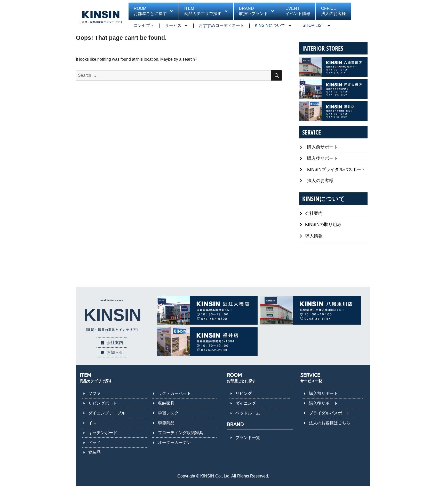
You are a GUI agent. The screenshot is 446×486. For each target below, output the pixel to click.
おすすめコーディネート (221, 25)
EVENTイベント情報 (297, 11)
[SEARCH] (276, 75)
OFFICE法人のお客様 (333, 11)
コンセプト (144, 25)
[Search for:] (173, 75)
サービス (173, 25)
